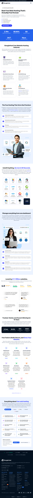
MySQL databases (15, 110)
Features (15, 409)
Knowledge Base (19, 485)
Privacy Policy (27, 482)
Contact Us (15, 442)
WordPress (29, 171)
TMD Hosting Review (12, 481)
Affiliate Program (20, 487)
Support (17, 411)
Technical (26, 409)
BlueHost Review (11, 479)
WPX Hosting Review (12, 483)
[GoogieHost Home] (6, 3)
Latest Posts (3, 489)
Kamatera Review (11, 480)
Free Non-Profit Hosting (4, 477)
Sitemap (26, 478)
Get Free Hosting (6, 25)
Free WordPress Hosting (4, 479)
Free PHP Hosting (4, 482)
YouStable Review (12, 477)
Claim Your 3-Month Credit (22, 0)
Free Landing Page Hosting (4, 475)
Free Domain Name (5, 484)
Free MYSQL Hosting (5, 487)
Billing (21, 409)
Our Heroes (26, 475)
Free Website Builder (5, 486)
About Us (26, 474)
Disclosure (26, 485)
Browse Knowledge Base (24, 442)
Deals (18, 489)
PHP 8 (10, 110)
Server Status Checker (19, 477)
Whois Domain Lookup (19, 481)
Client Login (19, 488)
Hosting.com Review (12, 476)
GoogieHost (7, 492)
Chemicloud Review (12, 484)
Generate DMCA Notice (19, 475)
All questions (8, 409)
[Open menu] (30, 3)
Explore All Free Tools (16, 393)
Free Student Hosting (5, 481)
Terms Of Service (27, 484)
